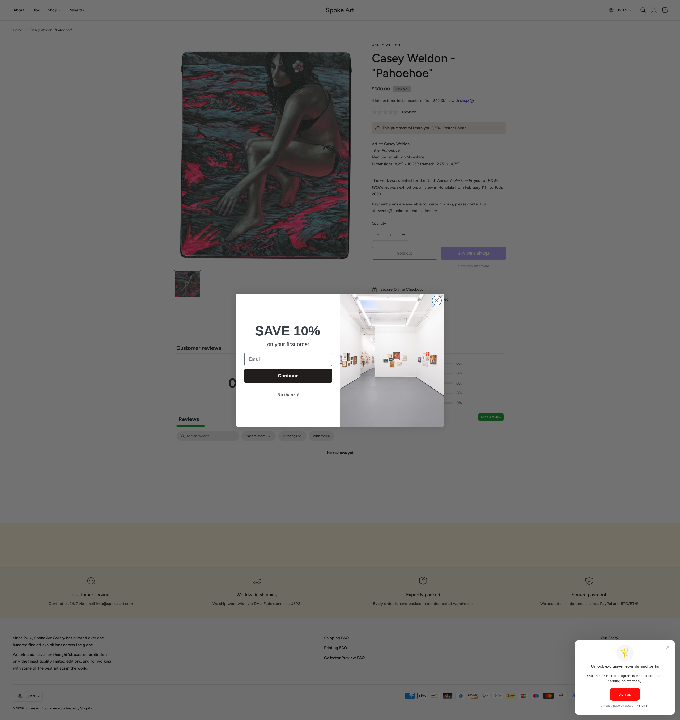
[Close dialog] (436, 300)
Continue (288, 375)
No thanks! (288, 395)
